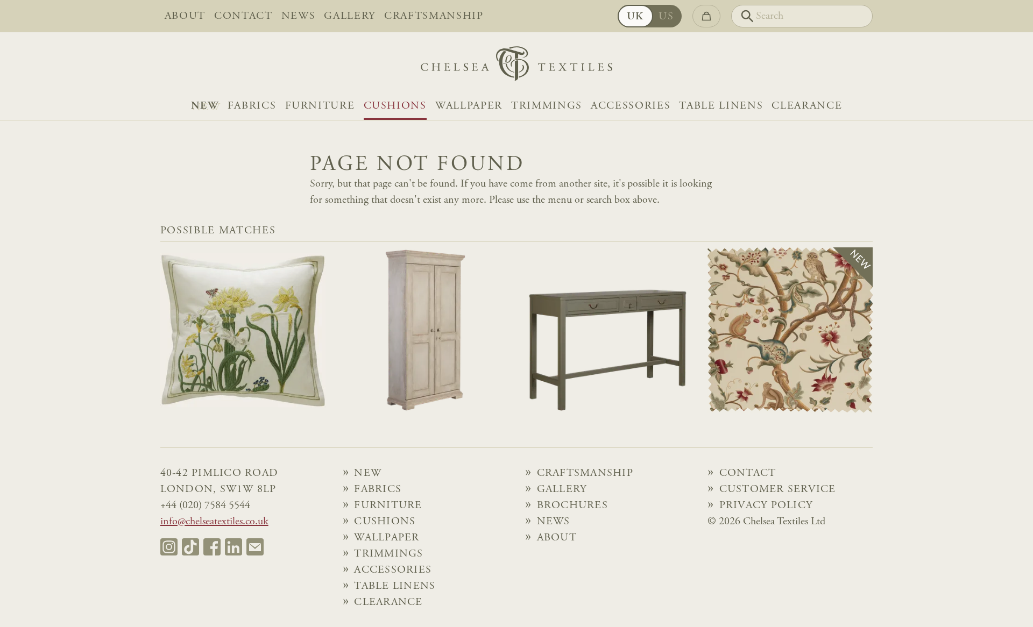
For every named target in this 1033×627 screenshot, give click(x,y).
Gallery (350, 16)
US (666, 16)
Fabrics (252, 106)
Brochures (572, 505)
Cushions (395, 106)
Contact (243, 16)
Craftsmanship (434, 16)
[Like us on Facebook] (212, 546)
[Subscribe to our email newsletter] (255, 546)
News (298, 16)
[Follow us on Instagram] (169, 546)
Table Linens (721, 106)
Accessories (630, 106)
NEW (205, 106)
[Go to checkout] (706, 16)
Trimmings (546, 106)
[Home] (516, 66)
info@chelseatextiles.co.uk (214, 521)
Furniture (320, 106)
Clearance (807, 106)
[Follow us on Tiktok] (190, 546)
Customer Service (777, 489)
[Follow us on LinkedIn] (233, 546)
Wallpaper (469, 106)
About (185, 16)
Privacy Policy (766, 505)
